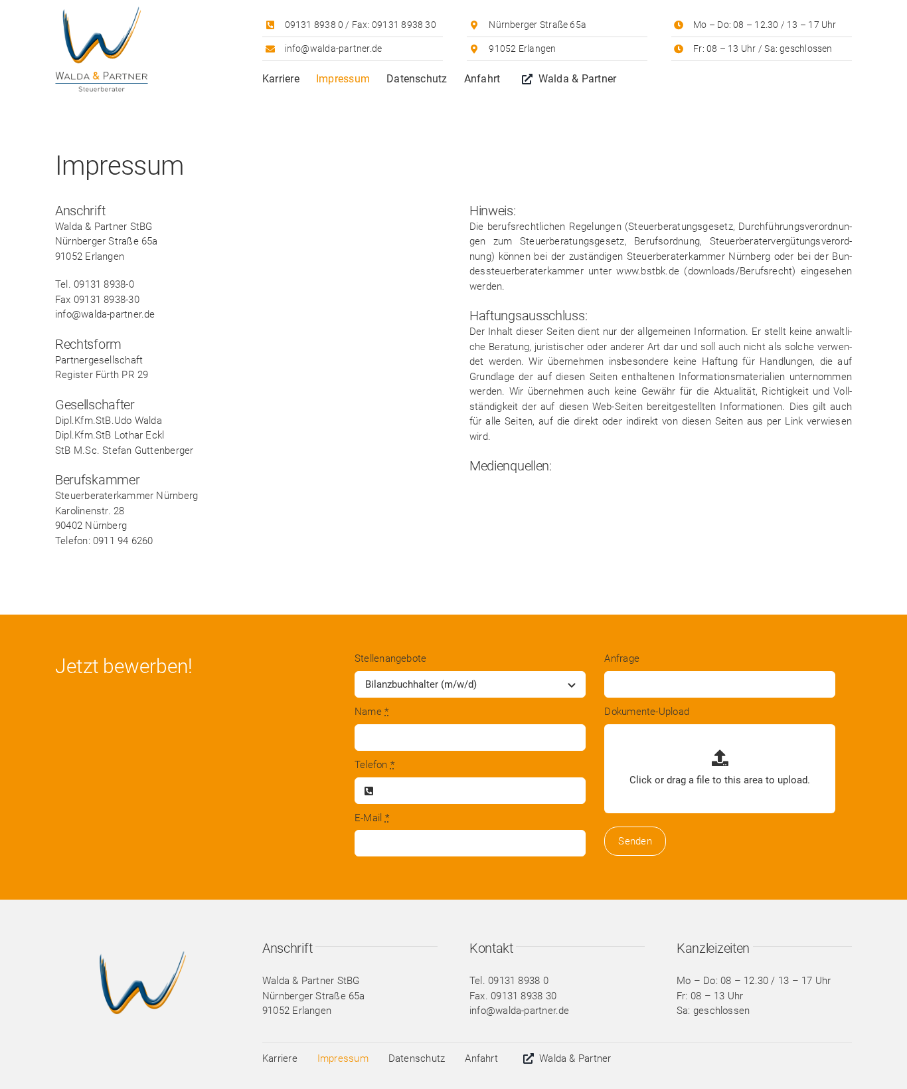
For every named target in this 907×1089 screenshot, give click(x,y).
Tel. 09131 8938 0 (508, 981)
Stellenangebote (390, 658)
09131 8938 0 (314, 24)
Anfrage (621, 658)
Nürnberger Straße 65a (537, 24)
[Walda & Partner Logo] (101, 11)
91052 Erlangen (522, 48)
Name (371, 712)
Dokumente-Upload (646, 712)
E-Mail (372, 818)
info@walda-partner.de (333, 48)
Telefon (374, 765)
